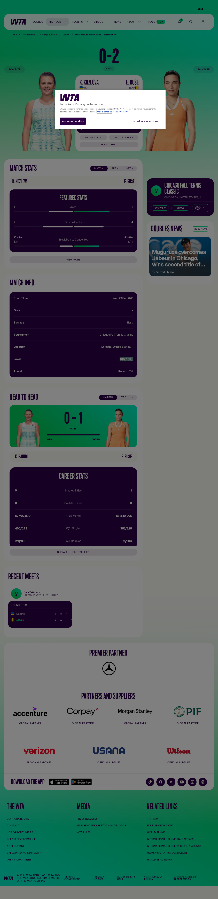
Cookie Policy (104, 112)
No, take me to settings (146, 121)
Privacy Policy (120, 112)
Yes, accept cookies (73, 121)
